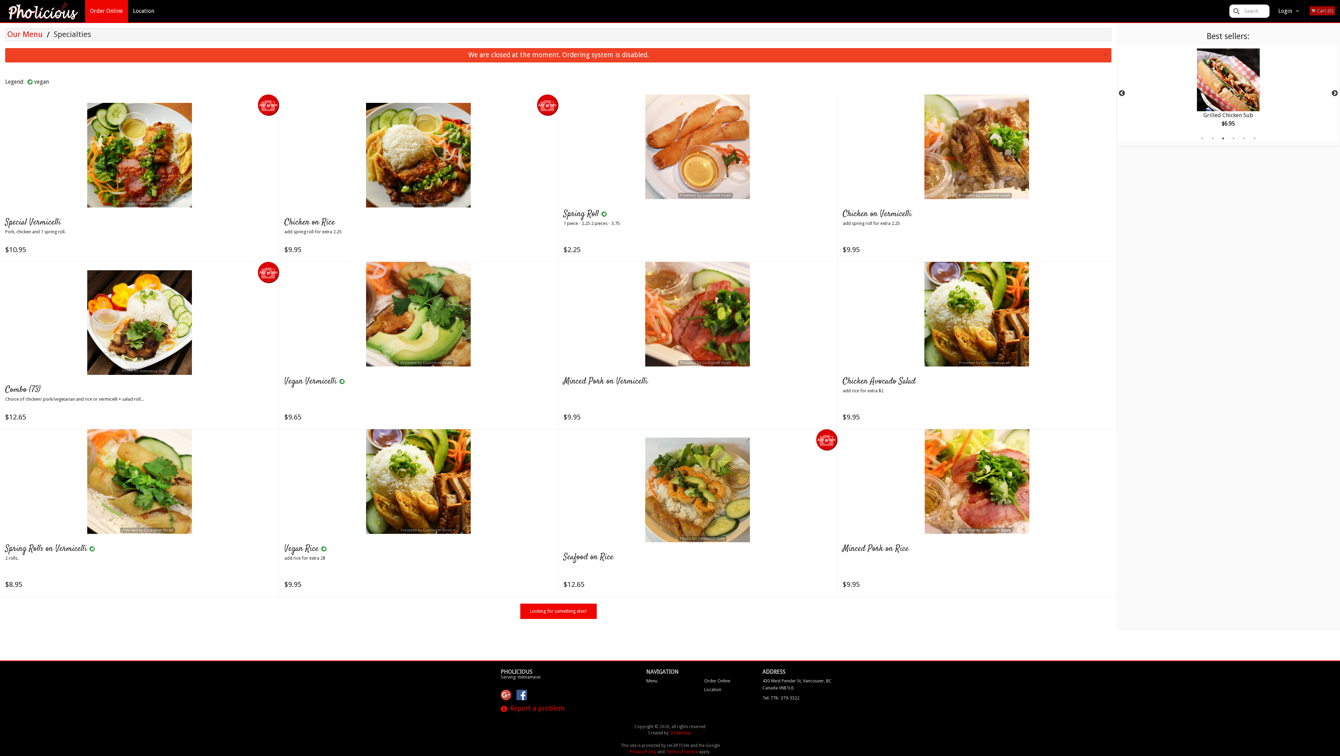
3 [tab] (1223, 138)
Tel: (780, 698)
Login (1285, 11)
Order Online (106, 11)
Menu (651, 680)
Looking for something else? (558, 611)
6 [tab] (1254, 138)
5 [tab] (1244, 138)
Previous (1121, 93)
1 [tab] (1202, 138)
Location (143, 11)
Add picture (268, 105)
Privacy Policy (643, 751)
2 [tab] (1212, 138)
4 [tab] (1233, 138)
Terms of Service (682, 751)
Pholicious (517, 671)
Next (1334, 93)
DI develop (681, 733)
